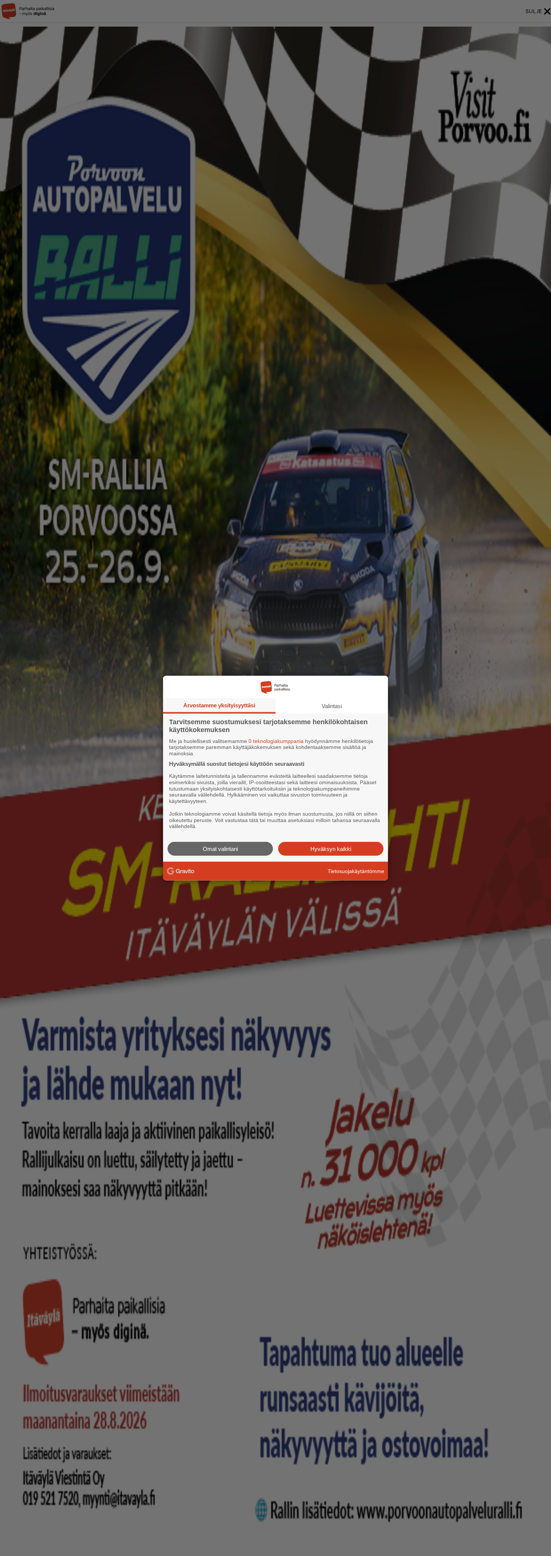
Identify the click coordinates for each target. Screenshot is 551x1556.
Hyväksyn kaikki (330, 849)
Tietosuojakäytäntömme (356, 871)
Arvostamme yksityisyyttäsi (219, 705)
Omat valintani (220, 849)
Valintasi (332, 705)
